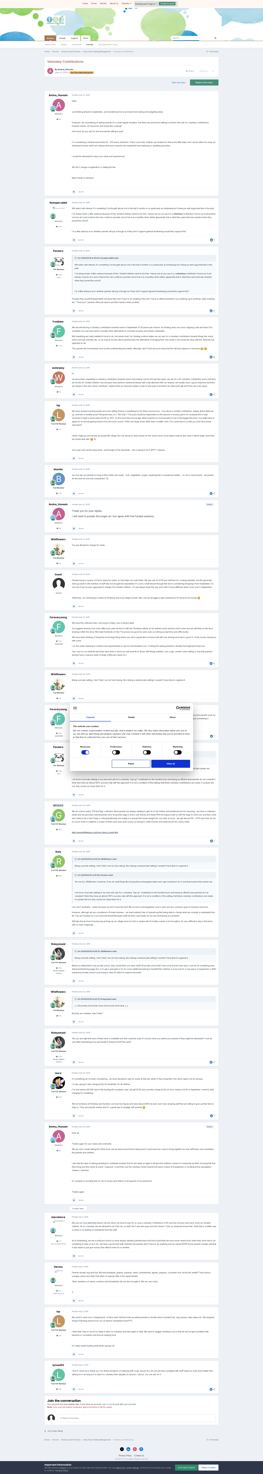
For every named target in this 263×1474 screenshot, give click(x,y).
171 (59, 1241)
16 (59, 392)
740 (60, 641)
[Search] (215, 38)
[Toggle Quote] (76, 258)
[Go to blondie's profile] (59, 479)
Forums (89, 44)
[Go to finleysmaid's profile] (59, 954)
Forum (94, 3)
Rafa (58, 851)
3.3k (60, 345)
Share (191, 71)
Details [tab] (131, 717)
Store (85, 38)
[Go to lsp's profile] (59, 415)
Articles (103, 3)
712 (59, 1291)
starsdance (58, 1217)
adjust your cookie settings (127, 1468)
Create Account (167, 3)
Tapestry (125, 3)
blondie (58, 469)
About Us (114, 3)
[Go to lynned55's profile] (59, 1375)
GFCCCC (58, 805)
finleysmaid (58, 944)
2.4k (60, 226)
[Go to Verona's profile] (59, 1276)
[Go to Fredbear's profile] (59, 331)
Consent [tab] (90, 717)
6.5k (60, 968)
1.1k (59, 429)
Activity (62, 38)
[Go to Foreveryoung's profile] (59, 627)
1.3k (60, 493)
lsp (58, 405)
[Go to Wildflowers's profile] (59, 549)
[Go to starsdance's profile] (59, 1227)
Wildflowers (58, 539)
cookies (62, 1468)
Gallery (64, 44)
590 (60, 1097)
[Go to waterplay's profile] (59, 377)
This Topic (204, 38)
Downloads (76, 44)
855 (60, 876)
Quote (81, 192)
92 (59, 119)
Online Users (50, 44)
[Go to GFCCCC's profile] (59, 815)
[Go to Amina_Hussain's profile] (50, 71)
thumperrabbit (58, 202)
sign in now (107, 1404)
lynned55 (58, 1365)
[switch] (116, 752)
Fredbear (58, 321)
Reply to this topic (204, 82)
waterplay (58, 367)
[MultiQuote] (74, 192)
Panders (58, 250)
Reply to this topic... (71, 1418)
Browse (50, 38)
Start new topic (178, 82)
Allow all (171, 764)
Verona (58, 1266)
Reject (131, 764)
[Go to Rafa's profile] (59, 861)
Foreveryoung (58, 617)
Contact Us (139, 1455)
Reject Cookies (208, 1467)
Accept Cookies (187, 1467)
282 (60, 829)
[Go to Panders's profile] (59, 260)
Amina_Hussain (65, 69)
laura (58, 1073)
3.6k (60, 275)
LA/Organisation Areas (108, 44)
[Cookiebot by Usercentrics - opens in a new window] (178, 708)
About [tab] (173, 717)
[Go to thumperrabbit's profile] (59, 212)
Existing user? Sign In (145, 4)
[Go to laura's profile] (59, 1083)
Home (85, 3)
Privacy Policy (125, 1455)
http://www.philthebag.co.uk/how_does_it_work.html (95, 832)
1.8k (60, 1389)
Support (74, 38)
